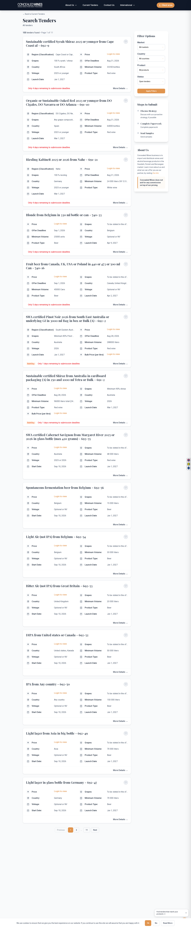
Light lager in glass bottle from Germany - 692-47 (61, 782)
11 (87, 830)
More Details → (120, 88)
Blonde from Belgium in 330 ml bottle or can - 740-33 (64, 215)
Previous (61, 830)
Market (140, 42)
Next (95, 830)
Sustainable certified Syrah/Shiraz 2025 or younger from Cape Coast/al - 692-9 (70, 43)
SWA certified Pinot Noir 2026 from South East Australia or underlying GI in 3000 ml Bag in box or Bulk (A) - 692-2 (67, 319)
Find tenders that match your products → (167, 913)
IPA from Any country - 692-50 (48, 684)
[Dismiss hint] (186, 913)
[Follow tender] (126, 42)
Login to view (113, 54)
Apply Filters (151, 91)
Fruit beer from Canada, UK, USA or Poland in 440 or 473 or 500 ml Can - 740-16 (73, 266)
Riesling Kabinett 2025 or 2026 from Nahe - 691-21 (62, 159)
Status (140, 76)
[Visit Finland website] (188, 468)
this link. (156, 173)
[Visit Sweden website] (188, 464)
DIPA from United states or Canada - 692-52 (57, 635)
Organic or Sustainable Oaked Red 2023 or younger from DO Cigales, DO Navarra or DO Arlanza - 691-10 (69, 102)
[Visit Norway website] (188, 460)
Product (141, 65)
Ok (148, 923)
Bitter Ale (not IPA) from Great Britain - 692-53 (59, 586)
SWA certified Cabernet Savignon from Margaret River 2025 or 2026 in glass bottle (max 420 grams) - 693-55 (70, 437)
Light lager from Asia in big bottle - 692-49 (57, 733)
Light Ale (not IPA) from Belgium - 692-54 (56, 537)
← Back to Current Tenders (34, 14)
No (156, 923)
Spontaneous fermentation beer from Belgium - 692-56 (65, 487)
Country (141, 54)
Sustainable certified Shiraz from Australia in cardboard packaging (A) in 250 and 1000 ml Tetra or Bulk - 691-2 (66, 378)
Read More (167, 923)
